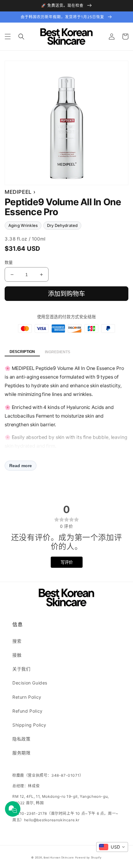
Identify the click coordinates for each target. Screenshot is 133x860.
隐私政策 (21, 738)
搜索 (16, 641)
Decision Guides (29, 682)
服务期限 (21, 752)
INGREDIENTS (57, 352)
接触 (16, 655)
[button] (8, 36)
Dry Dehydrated (62, 225)
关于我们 (21, 668)
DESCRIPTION (22, 352)
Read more (20, 465)
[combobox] (112, 847)
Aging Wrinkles (23, 225)
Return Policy (26, 697)
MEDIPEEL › (20, 192)
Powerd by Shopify (88, 857)
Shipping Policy (29, 725)
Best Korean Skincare (59, 857)
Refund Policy (27, 711)
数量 (9, 262)
